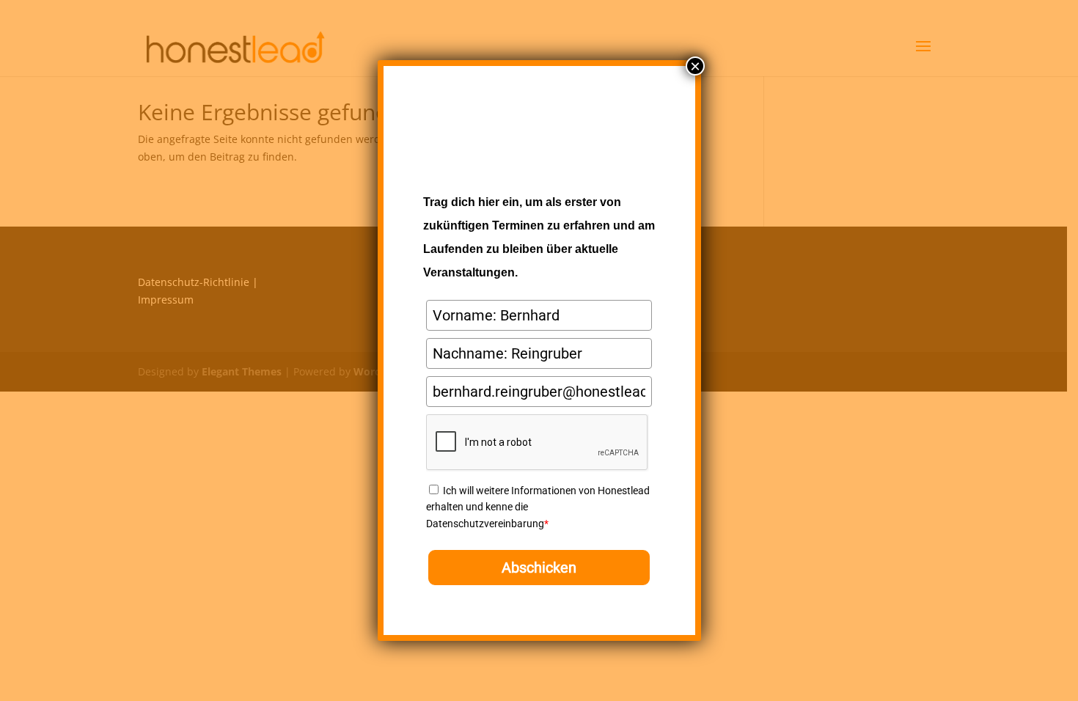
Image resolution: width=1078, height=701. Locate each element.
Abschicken (539, 567)
